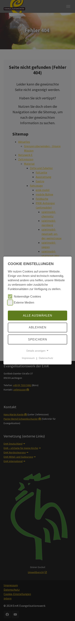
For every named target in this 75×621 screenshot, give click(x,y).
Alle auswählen (37, 315)
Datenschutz (46, 358)
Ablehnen (37, 327)
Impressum (28, 358)
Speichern (37, 339)
